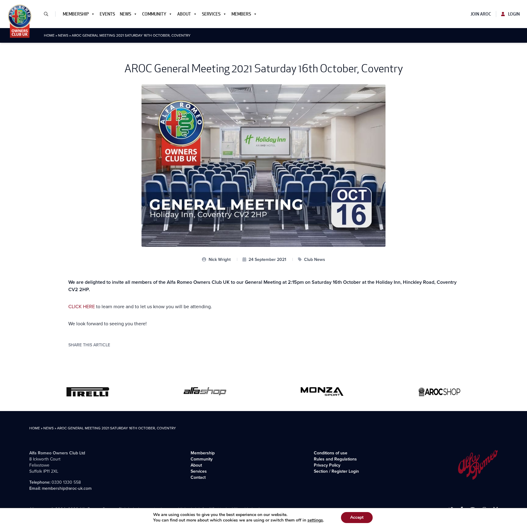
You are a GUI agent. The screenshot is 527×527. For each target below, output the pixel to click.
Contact (198, 477)
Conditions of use (330, 453)
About (184, 14)
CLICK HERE (81, 306)
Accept (357, 517)
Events (107, 14)
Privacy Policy (327, 465)
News (125, 14)
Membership (76, 14)
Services (211, 14)
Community (154, 14)
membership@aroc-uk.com (66, 488)
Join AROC (481, 14)
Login (513, 14)
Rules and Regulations (335, 459)
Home (49, 35)
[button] (48, 14)
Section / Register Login (336, 471)
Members (241, 14)
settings (315, 520)
